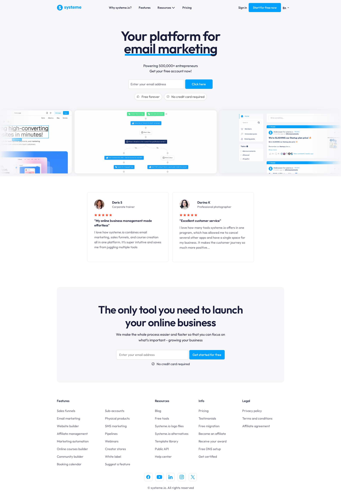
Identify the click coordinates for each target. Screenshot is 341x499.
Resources (164, 7)
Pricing (187, 7)
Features (144, 7)
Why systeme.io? (120, 7)
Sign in (242, 7)
